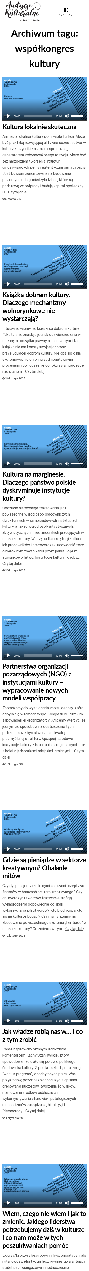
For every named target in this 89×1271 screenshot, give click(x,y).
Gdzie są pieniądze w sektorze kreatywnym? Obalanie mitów (44, 868)
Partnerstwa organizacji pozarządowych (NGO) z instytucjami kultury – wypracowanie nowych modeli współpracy (36, 682)
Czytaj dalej (17, 192)
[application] (44, 116)
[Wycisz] (67, 116)
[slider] (77, 115)
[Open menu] (80, 12)
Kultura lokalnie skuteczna (39, 127)
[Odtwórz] (8, 116)
